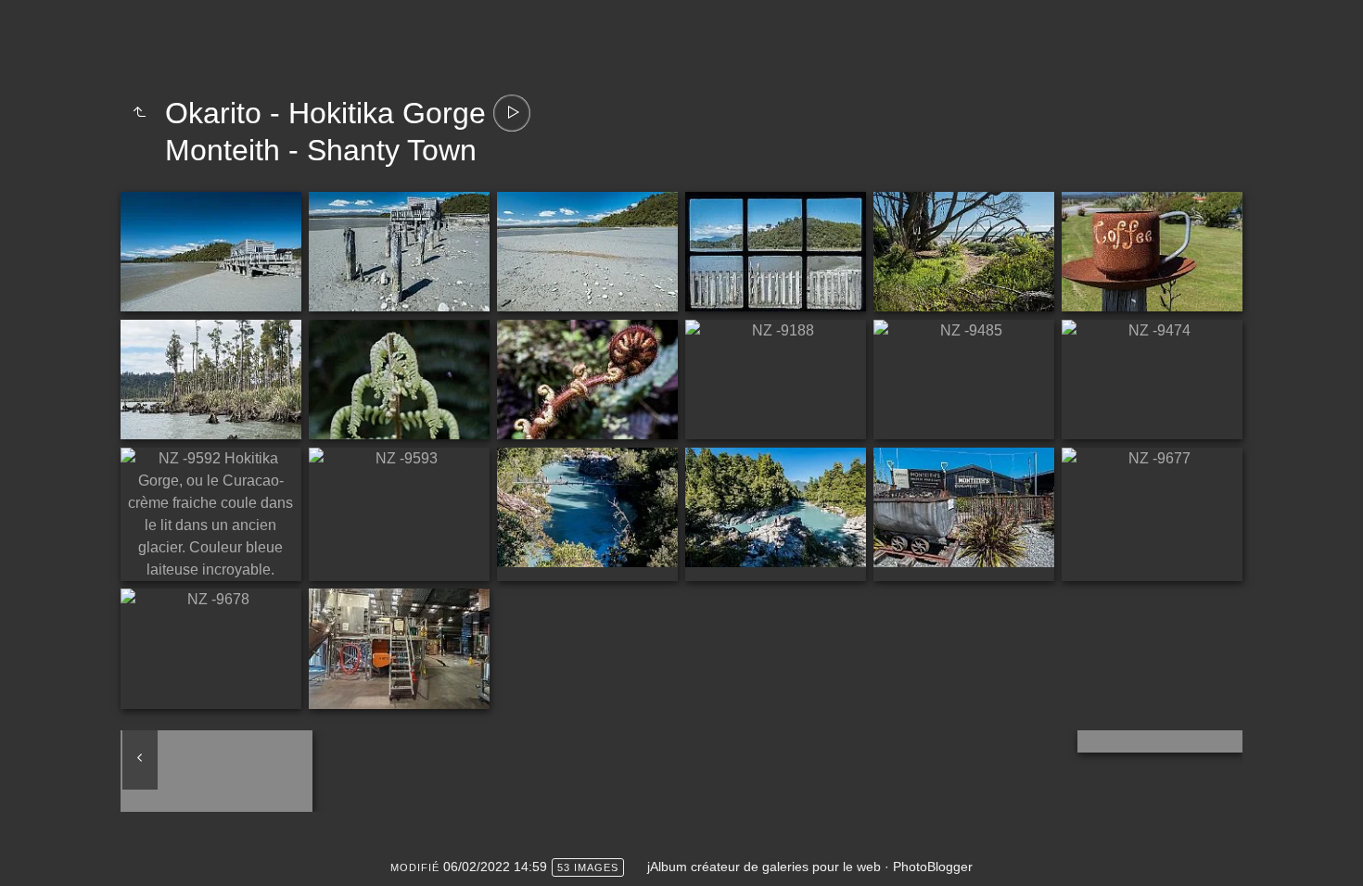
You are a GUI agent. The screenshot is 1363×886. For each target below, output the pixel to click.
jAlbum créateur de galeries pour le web (764, 866)
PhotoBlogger (933, 866)
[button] (29, 857)
